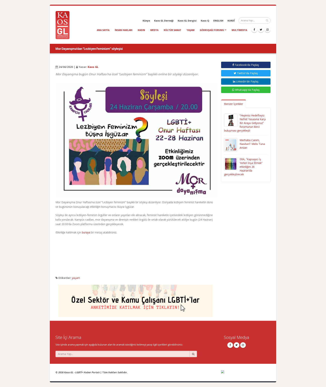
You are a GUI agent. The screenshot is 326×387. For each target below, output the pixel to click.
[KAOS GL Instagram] (267, 29)
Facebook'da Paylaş (246, 65)
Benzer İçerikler (233, 104)
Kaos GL (93, 67)
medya (154, 30)
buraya (86, 232)
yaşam (191, 30)
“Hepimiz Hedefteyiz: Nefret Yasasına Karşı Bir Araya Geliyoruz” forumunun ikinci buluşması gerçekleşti (245, 123)
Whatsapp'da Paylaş (247, 90)
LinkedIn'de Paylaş (246, 81)
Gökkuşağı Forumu (212, 30)
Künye (146, 20)
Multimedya (239, 30)
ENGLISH (218, 20)
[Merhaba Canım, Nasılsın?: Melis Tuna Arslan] (230, 144)
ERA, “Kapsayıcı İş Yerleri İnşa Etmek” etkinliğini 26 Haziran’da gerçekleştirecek (243, 166)
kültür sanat (172, 30)
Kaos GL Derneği (164, 20)
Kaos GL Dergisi (187, 20)
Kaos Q (205, 20)
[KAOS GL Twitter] (261, 29)
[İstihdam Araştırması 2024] (135, 299)
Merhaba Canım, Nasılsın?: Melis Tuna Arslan (252, 143)
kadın (141, 30)
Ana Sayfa (103, 30)
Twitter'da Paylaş (247, 73)
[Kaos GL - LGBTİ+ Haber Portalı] (63, 25)
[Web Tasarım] (246, 374)
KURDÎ (231, 20)
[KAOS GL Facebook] (254, 29)
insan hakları (123, 30)
